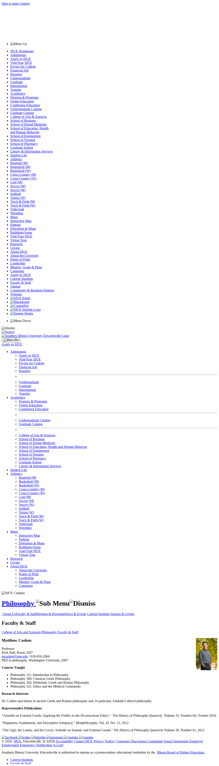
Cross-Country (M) (23, 174)
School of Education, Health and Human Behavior (29, 130)
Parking (15, 225)
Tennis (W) (17, 198)
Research (16, 244)
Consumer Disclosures (131, 741)
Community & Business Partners (32, 290)
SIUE (17, 741)
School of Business (23, 120)
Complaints (155, 741)
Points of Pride (20, 259)
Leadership (17, 263)
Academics (17, 93)
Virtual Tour (18, 240)
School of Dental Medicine (28, 124)
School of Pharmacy (24, 144)
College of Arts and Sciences (21, 632)
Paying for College (23, 66)
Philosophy (19, 603)
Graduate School (21, 147)
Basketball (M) (20, 167)
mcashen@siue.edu (15, 656)
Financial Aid (19, 70)
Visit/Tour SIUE (21, 63)
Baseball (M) (19, 163)
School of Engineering (25, 136)
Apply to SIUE (20, 59)
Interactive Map (20, 221)
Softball (15, 194)
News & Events (75, 614)
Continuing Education (25, 105)
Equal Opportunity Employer (183, 741)
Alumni (15, 286)
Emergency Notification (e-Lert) (41, 745)
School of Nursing (22, 140)
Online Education (22, 101)
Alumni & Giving (122, 614)
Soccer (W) (18, 190)
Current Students (21, 279)
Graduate (16, 82)
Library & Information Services (31, 151)
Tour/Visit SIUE (30, 551)
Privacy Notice (104, 741)
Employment (10, 745)
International (18, 86)
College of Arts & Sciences (28, 117)
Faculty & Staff (20, 282)
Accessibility (64, 741)
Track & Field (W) (22, 205)
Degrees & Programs (24, 97)
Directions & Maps (23, 228)
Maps (14, 217)
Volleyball (17, 209)
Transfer (15, 90)
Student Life (18, 155)
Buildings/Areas (21, 232)
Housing (16, 74)
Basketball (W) (20, 171)
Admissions (18, 55)
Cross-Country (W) (23, 178)
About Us (9, 614)
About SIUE (18, 252)
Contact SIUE (83, 741)
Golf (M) (16, 182)
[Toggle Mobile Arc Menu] (11, 340)
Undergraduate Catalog (26, 109)
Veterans (16, 294)
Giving (15, 248)
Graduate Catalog (22, 113)
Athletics (16, 159)
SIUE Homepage (22, 51)
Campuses (17, 271)
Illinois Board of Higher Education (180, 752)
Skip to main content (16, 3)
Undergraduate (20, 78)
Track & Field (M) (22, 201)
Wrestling (16, 213)
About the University (24, 255)
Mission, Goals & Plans (26, 267)
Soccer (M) (17, 186)
